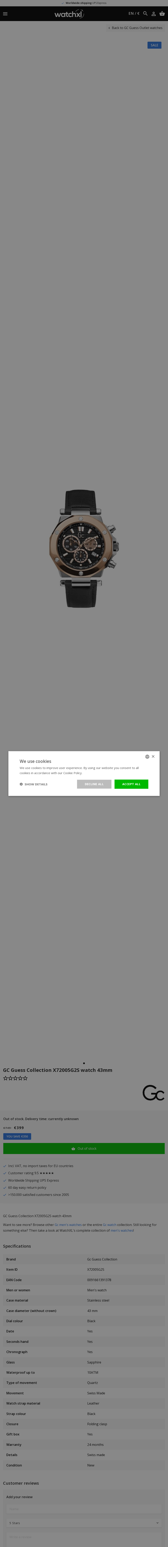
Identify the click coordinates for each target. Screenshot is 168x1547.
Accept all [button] (131, 784)
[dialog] (84, 773)
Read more (91, 773)
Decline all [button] (94, 784)
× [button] (152, 756)
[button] (34, 784)
